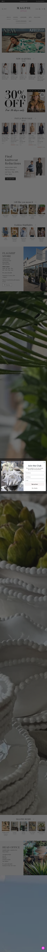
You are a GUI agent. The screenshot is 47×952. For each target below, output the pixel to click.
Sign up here (35, 484)
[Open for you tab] (43, 948)
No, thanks (34, 488)
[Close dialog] (44, 462)
